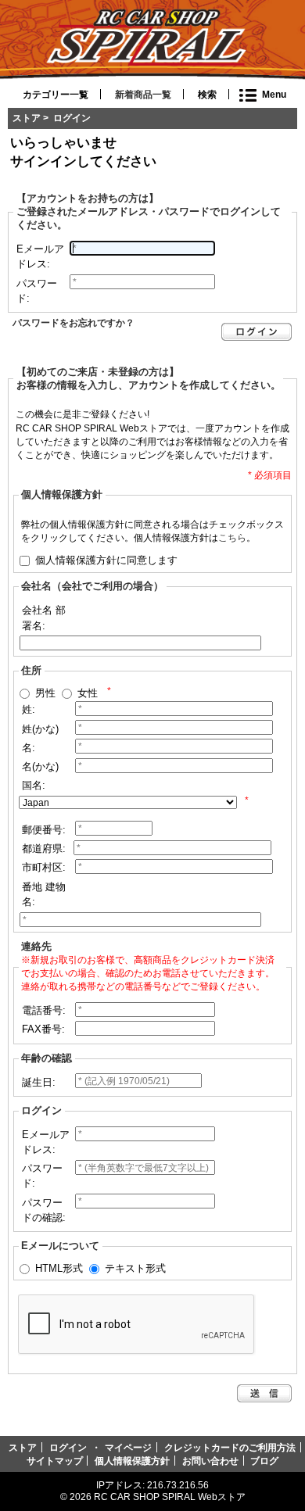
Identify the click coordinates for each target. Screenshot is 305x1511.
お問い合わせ (210, 1461)
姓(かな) (40, 729)
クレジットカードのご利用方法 (230, 1447)
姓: (28, 709)
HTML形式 (59, 1268)
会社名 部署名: (44, 617)
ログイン (68, 1447)
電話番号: (44, 1010)
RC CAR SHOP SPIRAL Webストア (170, 1496)
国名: (33, 785)
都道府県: (44, 848)
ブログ (264, 1461)
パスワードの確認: (44, 1210)
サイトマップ (55, 1461)
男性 (45, 693)
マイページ (128, 1447)
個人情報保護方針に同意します (106, 560)
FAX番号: (43, 1029)
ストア (27, 118)
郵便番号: (44, 830)
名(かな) (40, 766)
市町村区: (44, 867)
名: (28, 748)
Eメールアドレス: (40, 256)
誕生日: (39, 1082)
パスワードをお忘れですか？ (74, 322)
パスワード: (36, 290)
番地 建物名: (44, 894)
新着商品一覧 (143, 94)
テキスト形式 (135, 1268)
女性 (87, 693)
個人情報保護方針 (132, 1461)
